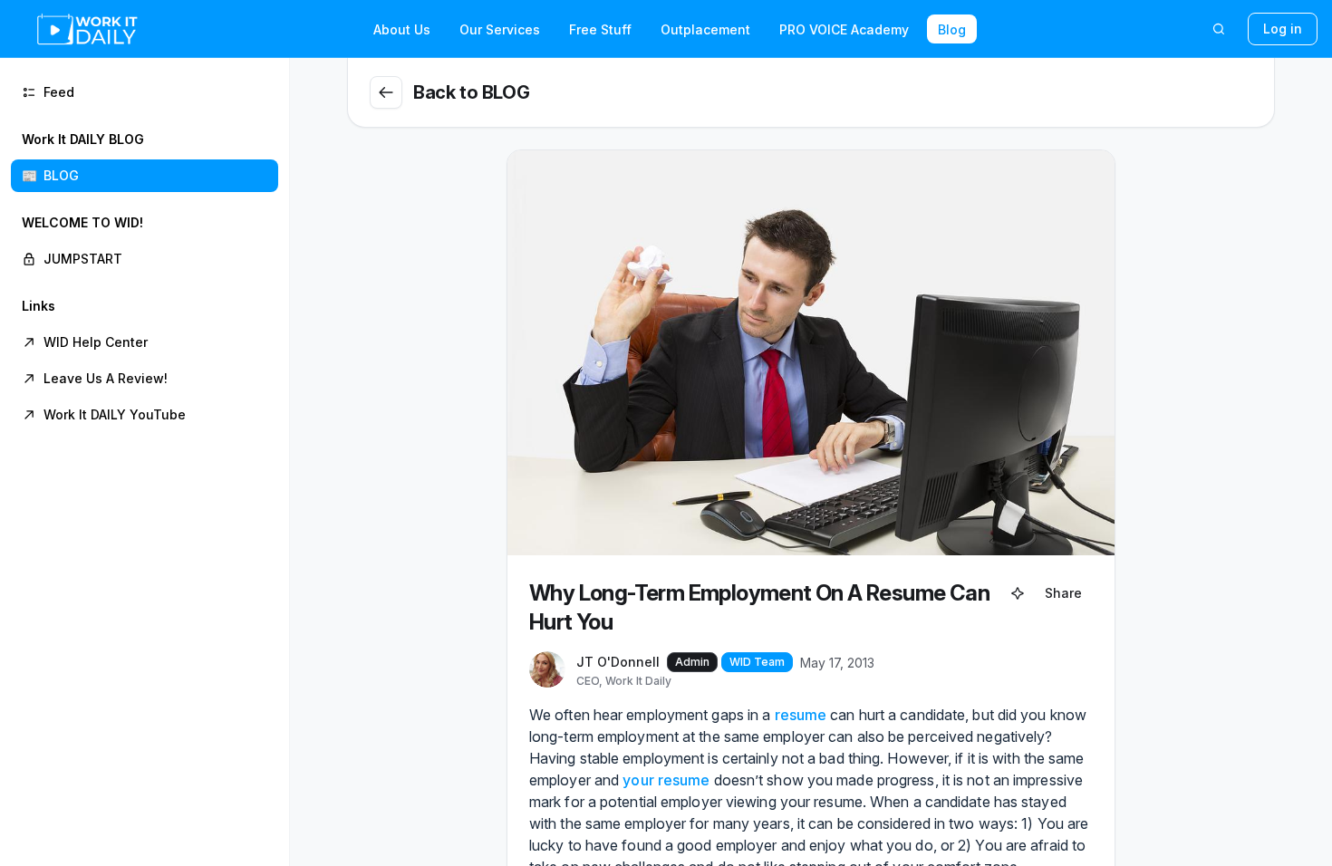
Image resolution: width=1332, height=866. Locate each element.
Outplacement (705, 29)
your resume (666, 780)
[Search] (1218, 28)
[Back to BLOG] (386, 92)
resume (801, 715)
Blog (952, 29)
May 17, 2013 (837, 662)
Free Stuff (600, 29)
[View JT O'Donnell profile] (547, 670)
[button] (144, 157)
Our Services (499, 29)
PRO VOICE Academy (844, 29)
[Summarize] (1017, 593)
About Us (401, 29)
